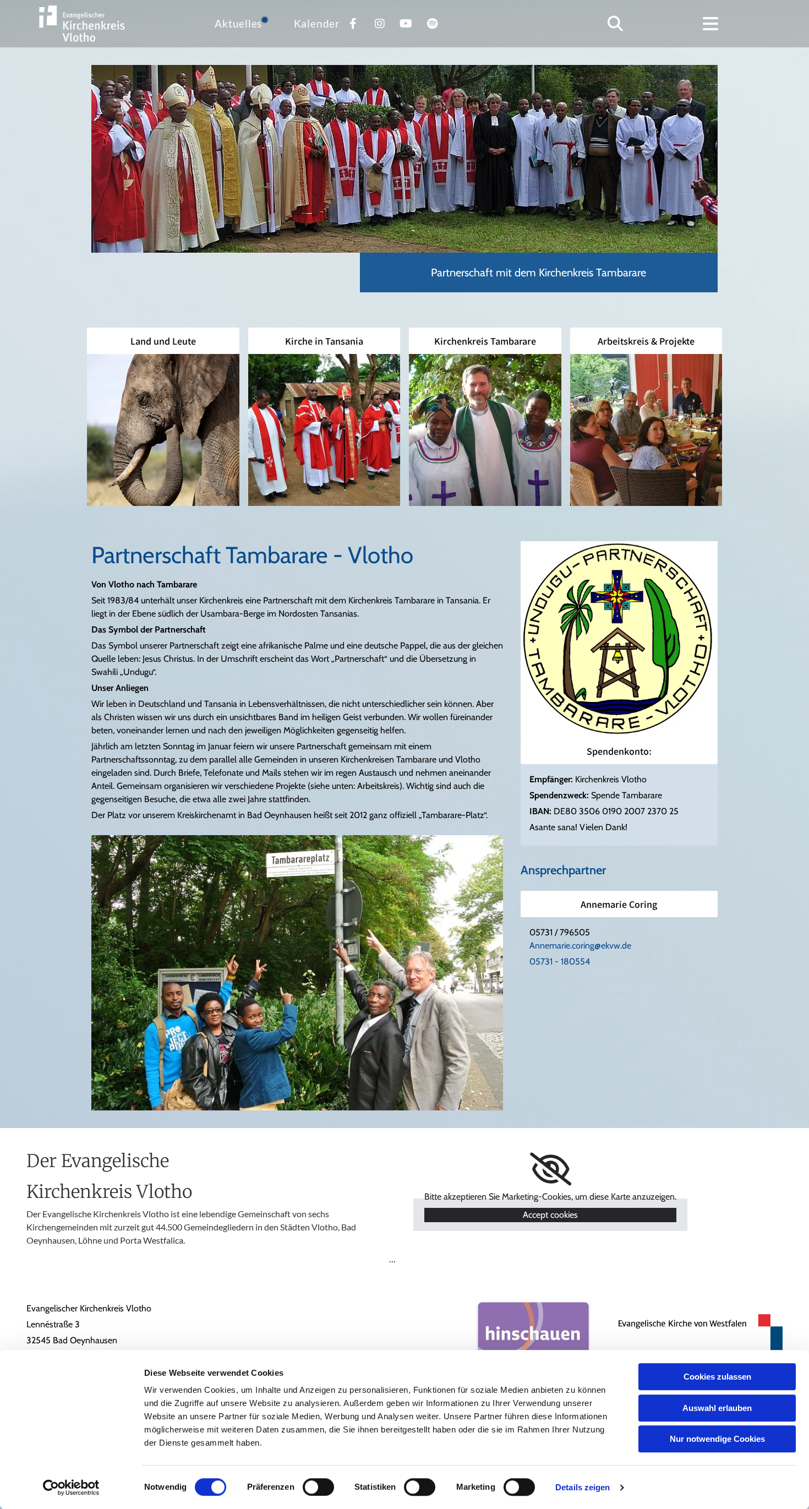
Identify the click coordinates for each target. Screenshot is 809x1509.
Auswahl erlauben (717, 1408)
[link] (550, 1169)
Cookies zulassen (717, 1376)
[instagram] (380, 23)
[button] (710, 23)
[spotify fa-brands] (432, 23)
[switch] (318, 1487)
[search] (615, 23)
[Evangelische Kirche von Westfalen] (694, 1332)
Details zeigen (582, 1487)
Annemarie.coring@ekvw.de (580, 945)
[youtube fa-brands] (406, 23)
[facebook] (353, 23)
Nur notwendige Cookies (717, 1438)
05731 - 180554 (559, 961)
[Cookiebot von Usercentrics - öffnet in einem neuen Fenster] (71, 1487)
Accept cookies (550, 1215)
